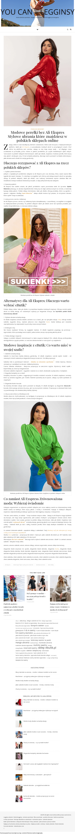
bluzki (48, 322)
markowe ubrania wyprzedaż (24, 645)
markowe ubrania (40, 565)
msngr (50, 645)
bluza (10, 535)
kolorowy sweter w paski (41, 640)
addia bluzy (23, 621)
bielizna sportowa (59, 817)
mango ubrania (22, 642)
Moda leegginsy (18, 817)
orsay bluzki (19, 648)
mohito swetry (40, 645)
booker (47, 626)
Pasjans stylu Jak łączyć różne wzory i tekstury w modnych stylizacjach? (60, 607)
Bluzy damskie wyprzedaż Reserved (48, 623)
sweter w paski (21, 650)
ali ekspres (7, 565)
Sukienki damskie (47, 819)
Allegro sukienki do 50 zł (34, 621)
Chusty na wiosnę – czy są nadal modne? (28, 689)
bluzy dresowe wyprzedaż (23, 626)
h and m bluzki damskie (43, 630)
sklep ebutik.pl (47, 648)
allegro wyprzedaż (47, 621)
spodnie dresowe (48, 817)
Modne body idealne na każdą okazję (27, 680)
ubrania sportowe (28, 817)
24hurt (17, 621)
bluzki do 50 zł (20, 623)
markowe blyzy (34, 643)
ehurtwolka (36, 628)
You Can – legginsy (37, 11)
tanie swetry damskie (23, 655)
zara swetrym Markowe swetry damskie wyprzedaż (31, 658)
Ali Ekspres (25, 147)
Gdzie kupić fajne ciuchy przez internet (23, 565)
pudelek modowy (37, 129)
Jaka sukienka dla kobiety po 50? (42, 633)
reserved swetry (30, 648)
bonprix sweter (37, 625)
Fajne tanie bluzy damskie (47, 628)
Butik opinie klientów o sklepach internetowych (17, 821)
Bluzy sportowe (38, 817)
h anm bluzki (54, 630)
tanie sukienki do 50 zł (40, 653)
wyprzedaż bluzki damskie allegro (40, 655)
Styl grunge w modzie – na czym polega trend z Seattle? (36, 596)
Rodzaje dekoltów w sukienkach (23, 819)
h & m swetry (29, 630)
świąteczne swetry (22, 660)
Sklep (59, 319)
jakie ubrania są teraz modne (47, 821)
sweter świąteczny (33, 650)
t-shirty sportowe (8, 819)
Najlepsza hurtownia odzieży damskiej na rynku (17, 824)
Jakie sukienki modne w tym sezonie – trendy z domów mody (35, 685)
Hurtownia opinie (37, 819)
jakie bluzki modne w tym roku (39, 635)
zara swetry (53, 655)
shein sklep (51, 565)
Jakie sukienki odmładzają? (38, 638)
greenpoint (20, 630)
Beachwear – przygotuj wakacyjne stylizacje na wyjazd (33, 676)
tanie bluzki (45, 650)
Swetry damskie (50, 824)
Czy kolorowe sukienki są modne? (24, 628)
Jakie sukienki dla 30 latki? (23, 638)
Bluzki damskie (59, 824)
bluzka (57, 549)
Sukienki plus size (19, 826)
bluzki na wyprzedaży (31, 623)
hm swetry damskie (24, 633)
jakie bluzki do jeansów (22, 635)
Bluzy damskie (34, 821)
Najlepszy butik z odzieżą (38, 824)
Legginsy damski (8, 817)
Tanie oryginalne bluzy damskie (24, 653)
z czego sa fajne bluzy (52, 658)
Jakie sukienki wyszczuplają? (23, 640)
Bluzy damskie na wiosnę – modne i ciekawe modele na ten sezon (36, 672)
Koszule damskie (8, 826)
